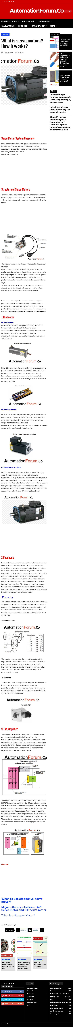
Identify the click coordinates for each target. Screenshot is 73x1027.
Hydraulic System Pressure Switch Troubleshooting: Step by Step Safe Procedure (60, 110)
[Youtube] (14, 1)
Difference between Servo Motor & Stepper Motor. (8, 965)
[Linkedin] (4, 1)
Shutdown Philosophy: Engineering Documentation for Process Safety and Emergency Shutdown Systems (60, 98)
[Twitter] (11, 1)
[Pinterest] (6, 1)
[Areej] (16, 52)
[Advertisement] (24, 120)
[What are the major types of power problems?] (54, 78)
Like (21, 991)
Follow (20, 995)
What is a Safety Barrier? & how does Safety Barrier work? (24, 965)
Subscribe (19, 1003)
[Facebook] (2, 1)
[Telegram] (9, 1)
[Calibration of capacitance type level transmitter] (54, 42)
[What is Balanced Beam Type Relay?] (40, 946)
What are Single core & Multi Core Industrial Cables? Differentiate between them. (65, 60)
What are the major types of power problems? (65, 78)
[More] (42, 930)
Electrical (5, 34)
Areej (22, 52)
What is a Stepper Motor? (18, 915)
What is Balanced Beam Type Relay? (40, 964)
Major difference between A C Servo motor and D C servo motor (23, 908)
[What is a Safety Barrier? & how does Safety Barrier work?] (24, 946)
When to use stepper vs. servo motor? (21, 900)
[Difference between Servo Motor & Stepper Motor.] (8, 946)
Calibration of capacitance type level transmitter (65, 42)
